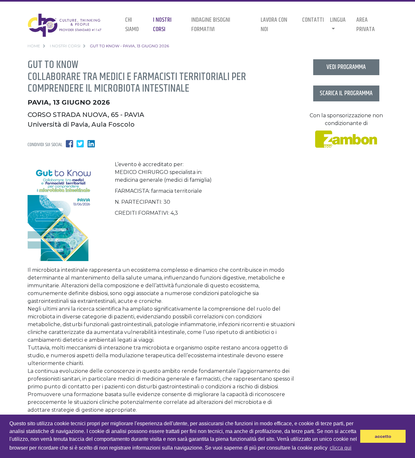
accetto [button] (383, 436)
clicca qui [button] (340, 448)
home (34, 45)
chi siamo (132, 24)
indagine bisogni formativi (210, 24)
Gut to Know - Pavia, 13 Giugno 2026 (129, 45)
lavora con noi (274, 24)
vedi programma (346, 67)
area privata (365, 24)
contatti (313, 20)
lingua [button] (338, 20)
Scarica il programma (346, 93)
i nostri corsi (162, 24)
